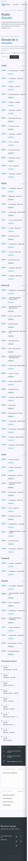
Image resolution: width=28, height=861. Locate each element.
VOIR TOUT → (21, 747)
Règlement (13, 858)
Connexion (23, 4)
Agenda (15, 57)
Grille (6, 57)
